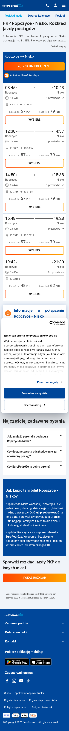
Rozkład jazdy (13, 15)
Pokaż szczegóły (47, 381)
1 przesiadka (53, 98)
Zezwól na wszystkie (34, 393)
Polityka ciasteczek (41, 707)
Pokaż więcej (58, 46)
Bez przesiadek (55, 272)
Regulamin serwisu (14, 700)
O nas (7, 693)
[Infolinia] (47, 5)
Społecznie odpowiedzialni (29, 693)
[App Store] (40, 661)
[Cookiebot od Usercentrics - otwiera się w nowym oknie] (49, 323)
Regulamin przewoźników (43, 700)
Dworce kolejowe (39, 15)
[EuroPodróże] (13, 614)
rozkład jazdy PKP (37, 562)
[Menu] (63, 5)
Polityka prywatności (15, 707)
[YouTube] (21, 681)
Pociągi (60, 15)
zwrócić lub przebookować (42, 512)
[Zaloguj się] (55, 5)
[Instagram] (14, 681)
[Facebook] (7, 681)
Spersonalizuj (32, 404)
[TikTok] (28, 681)
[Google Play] (17, 661)
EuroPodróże (14, 536)
